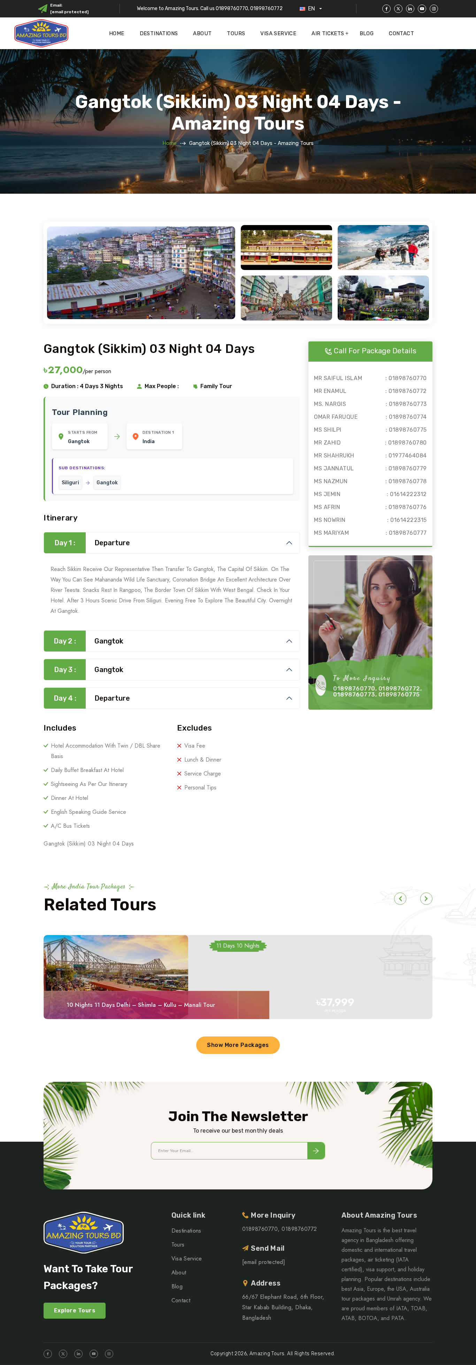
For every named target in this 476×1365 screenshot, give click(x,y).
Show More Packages (238, 1045)
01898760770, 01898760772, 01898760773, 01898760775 (377, 691)
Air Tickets (328, 33)
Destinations (159, 33)
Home (116, 33)
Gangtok (88, 641)
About (202, 33)
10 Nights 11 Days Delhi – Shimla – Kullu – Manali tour (141, 1005)
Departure (92, 543)
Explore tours (74, 1310)
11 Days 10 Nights (238, 946)
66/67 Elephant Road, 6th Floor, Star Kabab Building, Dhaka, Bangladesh (283, 1307)
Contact (401, 33)
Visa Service (278, 33)
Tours (236, 33)
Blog (367, 33)
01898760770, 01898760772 (279, 1229)
